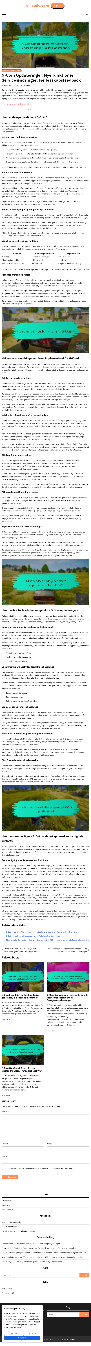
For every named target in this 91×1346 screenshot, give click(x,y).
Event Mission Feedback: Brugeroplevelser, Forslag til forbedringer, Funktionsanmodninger (40, 1248)
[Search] (87, 14)
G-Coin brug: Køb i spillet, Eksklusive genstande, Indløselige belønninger (20, 996)
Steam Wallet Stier (9, 1227)
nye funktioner (53, 123)
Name (5, 1144)
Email (50, 1144)
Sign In (57, 6)
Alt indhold (6, 1201)
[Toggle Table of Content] (28, 109)
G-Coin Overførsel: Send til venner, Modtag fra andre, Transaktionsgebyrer (22, 1069)
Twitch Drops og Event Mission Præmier (18, 1231)
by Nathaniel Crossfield (10, 85)
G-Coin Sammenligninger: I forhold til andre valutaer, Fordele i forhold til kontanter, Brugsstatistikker (44, 1253)
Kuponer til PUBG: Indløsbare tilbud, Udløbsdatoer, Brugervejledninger (31, 1244)
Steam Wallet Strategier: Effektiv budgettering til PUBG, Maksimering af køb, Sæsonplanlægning (47, 940)
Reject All (32, 1334)
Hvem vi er (6, 1205)
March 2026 (7, 1288)
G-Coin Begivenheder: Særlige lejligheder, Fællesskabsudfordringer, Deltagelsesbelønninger (68, 998)
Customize (13, 1334)
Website (5, 1156)
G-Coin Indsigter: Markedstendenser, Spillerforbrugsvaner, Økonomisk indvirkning (41, 932)
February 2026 (8, 1293)
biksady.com (37, 5)
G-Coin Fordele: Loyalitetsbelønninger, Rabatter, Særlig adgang (33, 936)
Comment (7, 1112)
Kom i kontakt (7, 1210)
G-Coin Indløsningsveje (12, 70)
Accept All (22, 1338)
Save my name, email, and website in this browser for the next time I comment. (39, 1168)
